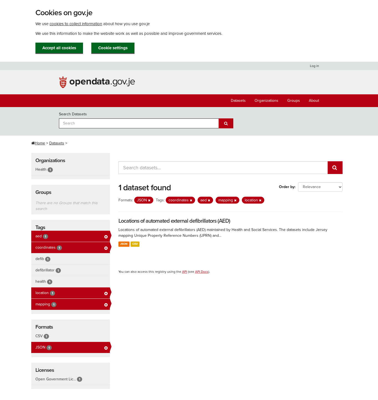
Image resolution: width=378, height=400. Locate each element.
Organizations (266, 100)
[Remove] (149, 200)
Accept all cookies (59, 47)
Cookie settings (113, 47)
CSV (135, 244)
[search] (335, 167)
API (184, 272)
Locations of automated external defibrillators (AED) (174, 221)
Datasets (238, 100)
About (314, 100)
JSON (124, 244)
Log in (314, 66)
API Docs (201, 272)
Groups (293, 100)
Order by (286, 187)
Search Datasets (73, 114)
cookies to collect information (76, 23)
